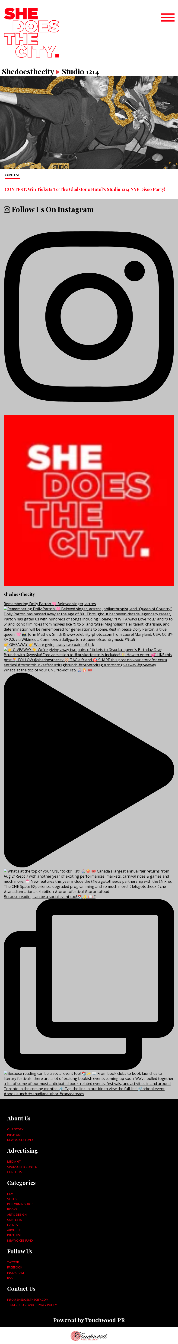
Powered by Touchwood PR (89, 1320)
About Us (14, 1230)
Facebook (14, 1267)
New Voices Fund (20, 1140)
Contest (12, 175)
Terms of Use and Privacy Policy (32, 1305)
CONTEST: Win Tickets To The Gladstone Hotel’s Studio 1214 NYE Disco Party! (85, 189)
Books (12, 1209)
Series (12, 1199)
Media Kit (14, 1161)
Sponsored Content (23, 1167)
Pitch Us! (14, 1134)
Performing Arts (20, 1204)
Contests (14, 1172)
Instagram (15, 1273)
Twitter (13, 1262)
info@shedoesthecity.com (27, 1299)
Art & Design (17, 1214)
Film (10, 1194)
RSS (10, 1278)
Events (12, 1225)
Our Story (15, 1129)
